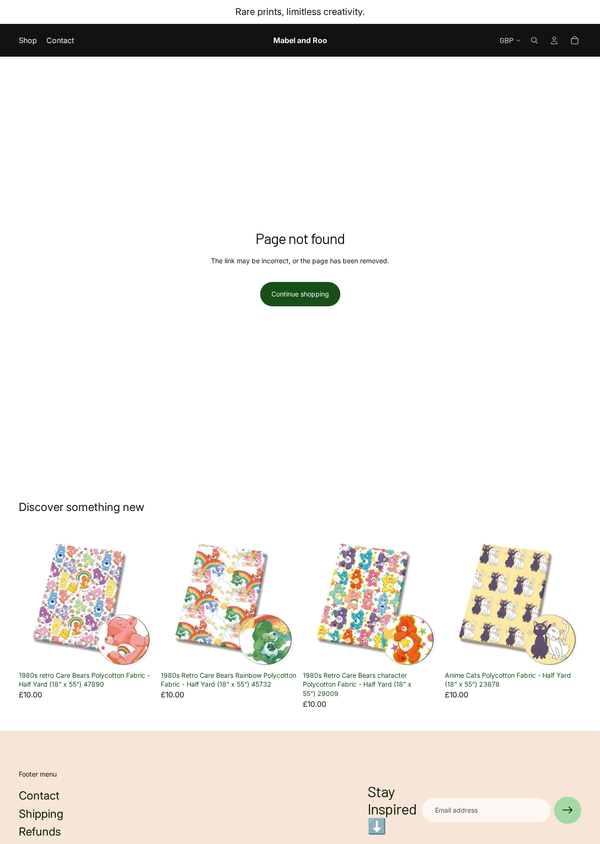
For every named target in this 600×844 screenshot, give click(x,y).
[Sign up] (567, 810)
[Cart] (574, 40)
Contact (39, 795)
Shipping (41, 814)
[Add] (140, 652)
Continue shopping (300, 294)
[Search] (534, 40)
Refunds (40, 831)
